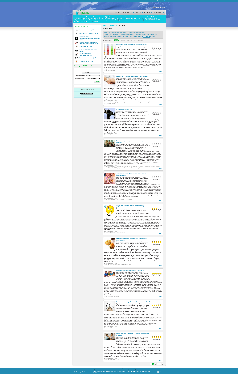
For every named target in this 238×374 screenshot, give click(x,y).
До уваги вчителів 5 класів (133, 18)
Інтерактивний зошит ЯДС (114, 18)
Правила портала (126, 369)
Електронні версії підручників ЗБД (96, 17)
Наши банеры (115, 369)
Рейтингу (122, 40)
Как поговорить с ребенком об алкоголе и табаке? (133, 302)
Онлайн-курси (157, 12)
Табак (153, 36)
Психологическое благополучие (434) (85, 54)
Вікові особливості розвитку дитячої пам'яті (103, 20)
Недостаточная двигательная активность (116, 36)
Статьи (116, 69)
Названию (129, 40)
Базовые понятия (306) (87, 30)
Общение (141, 168)
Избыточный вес (152, 34)
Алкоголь (146, 36)
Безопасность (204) (85, 46)
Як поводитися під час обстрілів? (92, 18)
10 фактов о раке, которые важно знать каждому (132, 76)
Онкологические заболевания (136, 32)
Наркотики (121, 168)
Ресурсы (147, 12)
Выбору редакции (138, 40)
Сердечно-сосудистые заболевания (115, 32)
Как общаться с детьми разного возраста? (130, 270)
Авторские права (104, 369)
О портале (76, 369)
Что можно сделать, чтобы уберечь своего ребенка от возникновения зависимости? (130, 206)
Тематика (116, 12)
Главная (105, 25)
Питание (128, 264)
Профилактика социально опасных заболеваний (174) (88, 42)
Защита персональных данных (90, 369)
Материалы (113, 25)
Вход (163, 7)
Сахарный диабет (140, 34)
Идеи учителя (127, 12)
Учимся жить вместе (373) (88, 58)
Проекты (138, 12)
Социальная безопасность (131, 168)
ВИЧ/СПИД (114, 168)
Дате (116, 40)
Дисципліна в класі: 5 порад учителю (131, 20)
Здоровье (112, 166)
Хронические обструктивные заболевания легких (119, 34)
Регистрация (157, 7)
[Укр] (164, 0)
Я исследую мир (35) (86, 61)
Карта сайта (137, 369)
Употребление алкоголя (124, 109)
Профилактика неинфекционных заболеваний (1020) (89, 38)
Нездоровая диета (135, 36)
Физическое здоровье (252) (88, 33)
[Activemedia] (161, 372)
